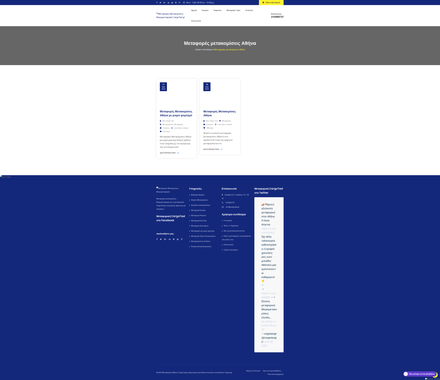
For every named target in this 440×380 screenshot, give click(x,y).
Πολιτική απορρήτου (276, 374)
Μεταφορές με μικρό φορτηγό (202, 231)
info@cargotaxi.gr (232, 207)
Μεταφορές (178, 124)
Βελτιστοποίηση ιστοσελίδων (212, 373)
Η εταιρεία (228, 221)
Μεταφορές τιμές (233, 10)
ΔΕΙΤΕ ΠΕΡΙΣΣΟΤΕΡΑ (168, 153)
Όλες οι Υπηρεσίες (231, 226)
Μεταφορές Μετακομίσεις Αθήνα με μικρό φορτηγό (176, 113)
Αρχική (194, 10)
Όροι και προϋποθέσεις (272, 371)
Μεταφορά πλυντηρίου (200, 226)
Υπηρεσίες (217, 10)
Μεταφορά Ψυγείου (198, 215)
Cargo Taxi (170, 121)
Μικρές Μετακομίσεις (199, 200)
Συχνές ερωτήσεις (231, 250)
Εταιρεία (205, 10)
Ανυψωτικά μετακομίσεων (201, 246)
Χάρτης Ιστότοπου (253, 371)
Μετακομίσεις (167, 124)
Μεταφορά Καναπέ (198, 210)
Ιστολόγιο (249, 10)
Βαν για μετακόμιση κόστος (234, 231)
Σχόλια (166, 128)
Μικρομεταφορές (198, 195)
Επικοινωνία (196, 21)
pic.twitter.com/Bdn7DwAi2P (268, 325)
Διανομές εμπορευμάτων (200, 205)
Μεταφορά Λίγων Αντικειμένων (203, 236)
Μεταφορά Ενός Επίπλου (200, 241)
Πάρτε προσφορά (272, 2)
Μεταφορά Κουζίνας (199, 221)
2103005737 (277, 16)
